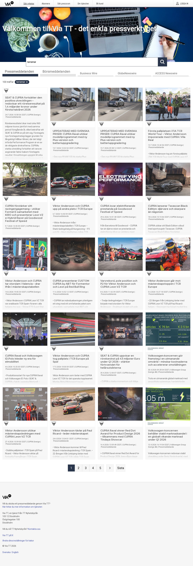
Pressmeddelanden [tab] (19, 71)
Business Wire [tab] (88, 73)
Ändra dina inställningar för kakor (18, 540)
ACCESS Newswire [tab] (166, 73)
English (15, 552)
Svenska (6, 552)
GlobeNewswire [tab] (127, 73)
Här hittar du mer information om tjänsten (22, 507)
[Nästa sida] (110, 468)
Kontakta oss (34, 529)
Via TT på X (7, 535)
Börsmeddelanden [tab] (56, 71)
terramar (20, 81)
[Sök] (162, 61)
